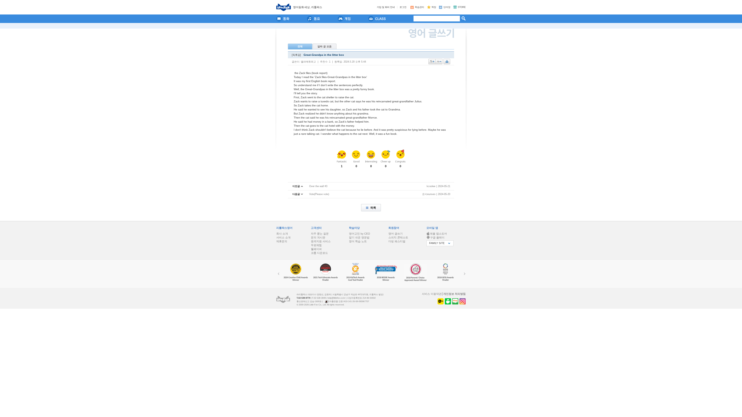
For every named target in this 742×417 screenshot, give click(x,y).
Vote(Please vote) (319, 194)
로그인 (403, 7)
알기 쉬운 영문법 (359, 237)
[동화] (282, 18)
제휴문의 (281, 241)
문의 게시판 (318, 237)
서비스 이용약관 (432, 293)
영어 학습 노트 (358, 241)
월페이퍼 (316, 249)
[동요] (313, 18)
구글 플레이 (437, 237)
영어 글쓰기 (395, 233)
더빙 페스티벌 (396, 241)
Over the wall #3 (318, 186)
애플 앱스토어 (438, 233)
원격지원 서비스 (321, 241)
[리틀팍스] (283, 7)
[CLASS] (377, 18)
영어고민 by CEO (359, 233)
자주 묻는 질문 (320, 233)
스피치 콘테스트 (398, 237)
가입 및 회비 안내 (386, 7)
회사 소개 (282, 233)
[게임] (344, 18)
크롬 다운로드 (319, 252)
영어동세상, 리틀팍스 (307, 7)
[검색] (463, 18)
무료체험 (316, 245)
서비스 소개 (283, 237)
